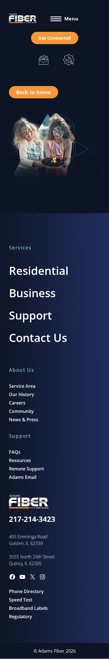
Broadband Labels (28, 608)
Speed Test (20, 600)
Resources (20, 460)
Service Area (22, 386)
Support (30, 315)
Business (32, 293)
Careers (17, 403)
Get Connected (54, 38)
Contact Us (38, 337)
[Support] (68, 60)
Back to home (33, 92)
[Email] (43, 60)
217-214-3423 (32, 519)
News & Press (23, 420)
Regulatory (20, 616)
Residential (38, 270)
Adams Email (22, 477)
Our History (21, 394)
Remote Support (26, 469)
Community (21, 411)
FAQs (14, 452)
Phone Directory (26, 591)
